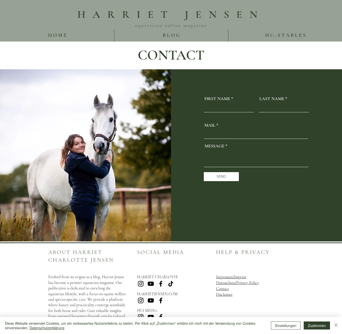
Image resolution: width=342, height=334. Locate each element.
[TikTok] (171, 283)
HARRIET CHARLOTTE (157, 276)
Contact (222, 288)
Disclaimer (224, 294)
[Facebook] (160, 283)
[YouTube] (150, 283)
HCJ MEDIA (147, 310)
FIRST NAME (217, 98)
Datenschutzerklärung (47, 327)
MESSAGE (214, 146)
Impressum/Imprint (231, 276)
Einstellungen (285, 325)
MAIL (209, 125)
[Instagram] (140, 283)
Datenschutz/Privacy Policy (237, 282)
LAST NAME (271, 98)
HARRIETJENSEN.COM (157, 293)
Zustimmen (317, 325)
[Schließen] (336, 325)
